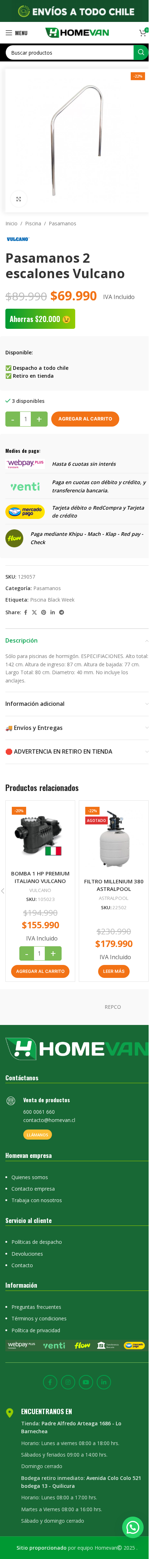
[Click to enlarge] (19, 193)
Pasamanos (62, 218)
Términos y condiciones (39, 1309)
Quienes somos (29, 1168)
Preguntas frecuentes (36, 1297)
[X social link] (34, 607)
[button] (39, 963)
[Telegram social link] (61, 607)
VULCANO (39, 882)
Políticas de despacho (36, 1232)
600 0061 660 (39, 1103)
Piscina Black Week (52, 594)
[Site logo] (74, 32)
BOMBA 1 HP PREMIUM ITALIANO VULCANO (39, 868)
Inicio (11, 218)
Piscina (33, 218)
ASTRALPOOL (110, 890)
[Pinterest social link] (43, 607)
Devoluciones (27, 1244)
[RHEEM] (41, 999)
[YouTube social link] (83, 1373)
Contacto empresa (33, 1179)
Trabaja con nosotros (36, 1191)
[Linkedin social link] (52, 607)
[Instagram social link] (65, 1373)
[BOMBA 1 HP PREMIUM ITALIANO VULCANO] (39, 829)
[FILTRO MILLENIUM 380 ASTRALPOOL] (110, 832)
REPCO (113, 998)
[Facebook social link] (25, 607)
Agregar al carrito (85, 413)
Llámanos (37, 1125)
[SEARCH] (135, 52)
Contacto (22, 1256)
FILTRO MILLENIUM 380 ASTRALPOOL (110, 876)
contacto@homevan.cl (49, 1111)
